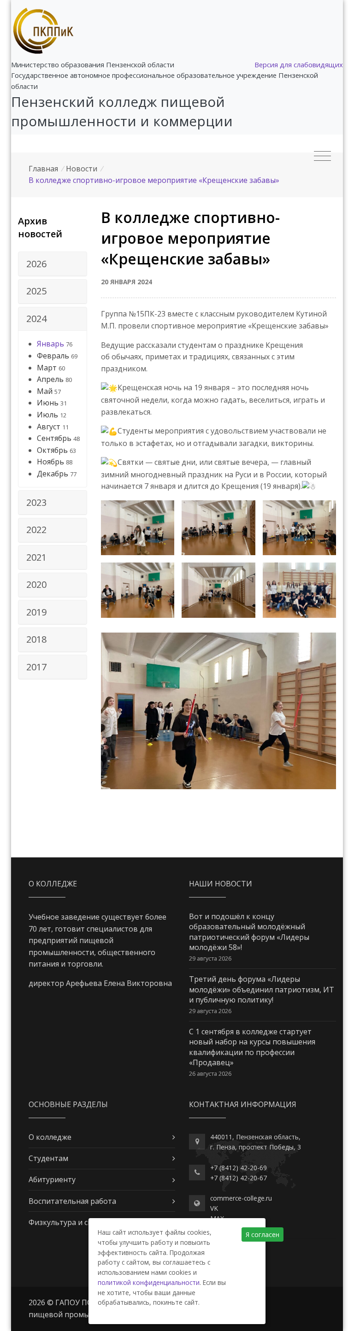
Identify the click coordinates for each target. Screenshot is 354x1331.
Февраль (53, 356)
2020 (36, 584)
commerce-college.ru (241, 1198)
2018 (36, 639)
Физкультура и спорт (67, 1222)
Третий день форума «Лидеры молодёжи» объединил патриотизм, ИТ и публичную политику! (261, 989)
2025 (36, 291)
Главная (43, 169)
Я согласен (262, 1234)
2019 (36, 612)
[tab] (52, 264)
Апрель (50, 379)
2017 (36, 667)
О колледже (50, 1137)
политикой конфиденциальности (149, 1282)
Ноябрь (50, 462)
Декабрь (52, 474)
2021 (36, 557)
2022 (36, 529)
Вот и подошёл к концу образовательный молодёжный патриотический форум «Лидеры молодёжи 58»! (249, 931)
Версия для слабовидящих (298, 64)
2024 (36, 318)
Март (47, 368)
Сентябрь (54, 438)
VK (214, 1208)
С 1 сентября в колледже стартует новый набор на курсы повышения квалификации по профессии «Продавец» (252, 1046)
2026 (36, 264)
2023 (36, 502)
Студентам (48, 1158)
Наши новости (220, 884)
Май (45, 391)
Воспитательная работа (72, 1201)
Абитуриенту (52, 1179)
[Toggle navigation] (322, 156)
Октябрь (52, 450)
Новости (81, 169)
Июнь (48, 403)
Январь (50, 344)
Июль (47, 415)
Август (48, 427)
